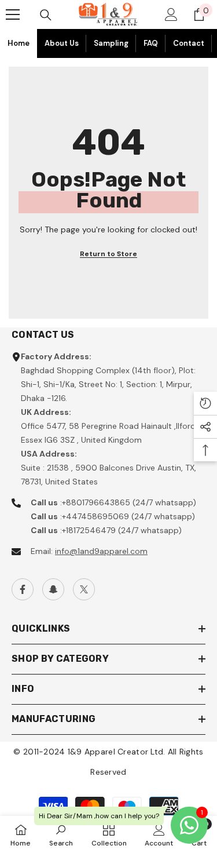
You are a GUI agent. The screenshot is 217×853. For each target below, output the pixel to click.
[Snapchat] (53, 589)
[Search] (46, 15)
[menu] (13, 14)
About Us (62, 43)
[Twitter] (84, 589)
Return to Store (108, 253)
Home (19, 43)
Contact (188, 43)
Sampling (111, 43)
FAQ (151, 43)
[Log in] (171, 14)
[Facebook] (23, 589)
